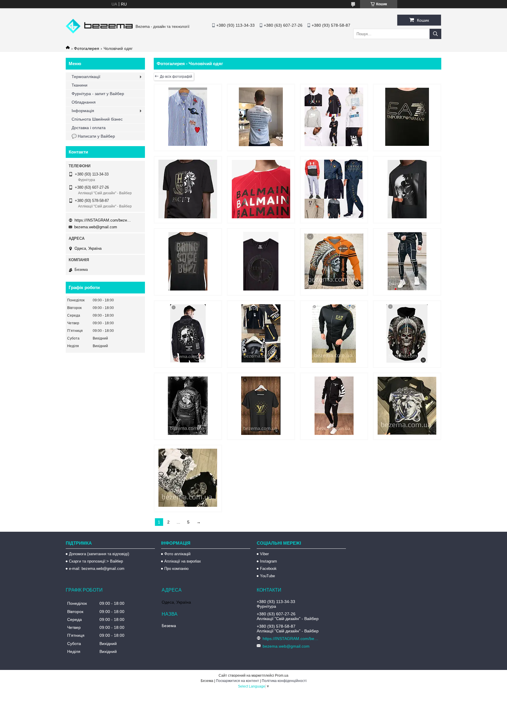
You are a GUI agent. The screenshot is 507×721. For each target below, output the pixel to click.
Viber (264, 554)
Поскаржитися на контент (237, 681)
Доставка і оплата (89, 127)
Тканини (79, 85)
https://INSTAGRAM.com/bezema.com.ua (104, 220)
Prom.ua (281, 675)
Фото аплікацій (177, 554)
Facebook (268, 568)
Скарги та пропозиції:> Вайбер (96, 561)
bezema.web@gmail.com (95, 227)
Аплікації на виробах (182, 561)
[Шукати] (435, 34)
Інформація (83, 110)
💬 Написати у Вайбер (93, 136)
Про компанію (176, 568)
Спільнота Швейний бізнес (97, 119)
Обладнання (84, 102)
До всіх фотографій (176, 77)
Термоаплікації (86, 76)
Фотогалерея (86, 48)
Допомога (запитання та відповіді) (99, 554)
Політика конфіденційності (284, 681)
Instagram (268, 561)
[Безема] (99, 32)
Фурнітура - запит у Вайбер (98, 93)
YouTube (267, 576)
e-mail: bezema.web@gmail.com (96, 568)
